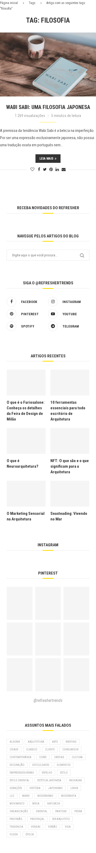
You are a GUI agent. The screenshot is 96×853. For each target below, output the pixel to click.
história (35, 788)
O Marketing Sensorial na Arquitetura (26, 516)
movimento (17, 803)
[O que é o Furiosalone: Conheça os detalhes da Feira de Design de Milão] (26, 382)
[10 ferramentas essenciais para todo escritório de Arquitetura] (69, 382)
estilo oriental (20, 780)
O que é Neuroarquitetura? (22, 463)
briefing (71, 741)
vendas (35, 826)
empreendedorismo (22, 772)
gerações (16, 788)
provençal (37, 819)
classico (31, 749)
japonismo (55, 788)
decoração (17, 764)
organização (19, 811)
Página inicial (9, 3)
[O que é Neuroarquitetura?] (26, 441)
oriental (41, 811)
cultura (77, 757)
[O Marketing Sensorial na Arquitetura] (26, 494)
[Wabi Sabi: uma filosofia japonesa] (48, 64)
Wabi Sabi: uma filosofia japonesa (48, 107)
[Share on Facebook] (39, 169)
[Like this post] (32, 169)
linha (74, 788)
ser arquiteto (61, 819)
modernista (68, 795)
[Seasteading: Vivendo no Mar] (69, 494)
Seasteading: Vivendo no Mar (68, 516)
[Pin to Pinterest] (51, 169)
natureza (53, 803)
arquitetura (36, 741)
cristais (59, 757)
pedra (78, 811)
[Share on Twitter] (45, 169)
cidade (14, 749)
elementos (63, 764)
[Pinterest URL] (19, 603)
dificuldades (40, 764)
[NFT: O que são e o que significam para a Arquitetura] (69, 441)
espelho (47, 772)
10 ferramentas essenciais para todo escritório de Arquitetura (67, 411)
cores (42, 757)
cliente (50, 749)
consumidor (70, 749)
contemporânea (20, 757)
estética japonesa (49, 780)
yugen (14, 834)
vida (68, 826)
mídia (35, 803)
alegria (15, 741)
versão (52, 826)
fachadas (75, 780)
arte (55, 741)
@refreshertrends (48, 700)
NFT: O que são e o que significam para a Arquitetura (69, 466)
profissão (16, 819)
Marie (26, 795)
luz (12, 795)
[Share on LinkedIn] (57, 169)
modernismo (45, 795)
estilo (64, 772)
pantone (61, 811)
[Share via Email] (64, 169)
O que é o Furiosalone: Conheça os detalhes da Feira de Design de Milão (26, 411)
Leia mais (46, 158)
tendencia (16, 826)
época (30, 834)
